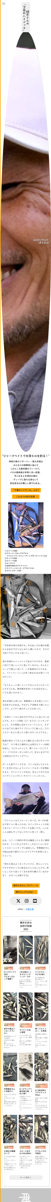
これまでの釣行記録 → (26, 496)
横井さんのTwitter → (26, 892)
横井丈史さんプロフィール (26, 885)
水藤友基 (29, 909)
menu (4, 3)
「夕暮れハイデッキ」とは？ (25, 490)
